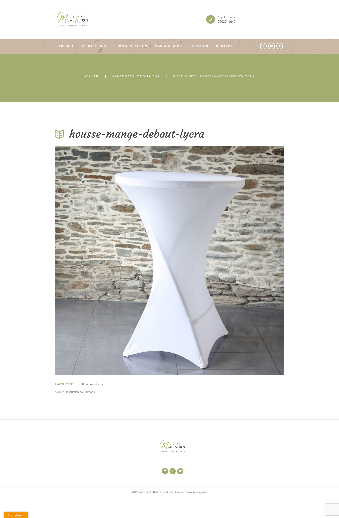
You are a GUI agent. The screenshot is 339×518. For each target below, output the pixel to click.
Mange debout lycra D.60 (136, 76)
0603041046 (226, 21)
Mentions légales (196, 492)
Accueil (91, 76)
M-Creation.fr (140, 492)
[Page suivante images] (227, 260)
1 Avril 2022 (64, 384)
